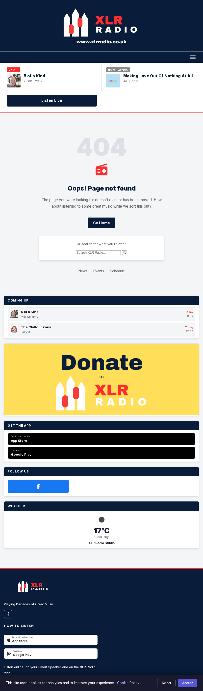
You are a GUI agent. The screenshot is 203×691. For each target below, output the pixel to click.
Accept (187, 683)
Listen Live (51, 100)
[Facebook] (38, 486)
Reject (166, 683)
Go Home (101, 223)
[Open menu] (192, 57)
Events (98, 271)
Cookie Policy (128, 683)
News (82, 271)
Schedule (117, 271)
